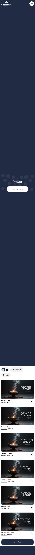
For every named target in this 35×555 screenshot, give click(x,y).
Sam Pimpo (4, 508)
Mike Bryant (4, 429)
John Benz (4, 402)
